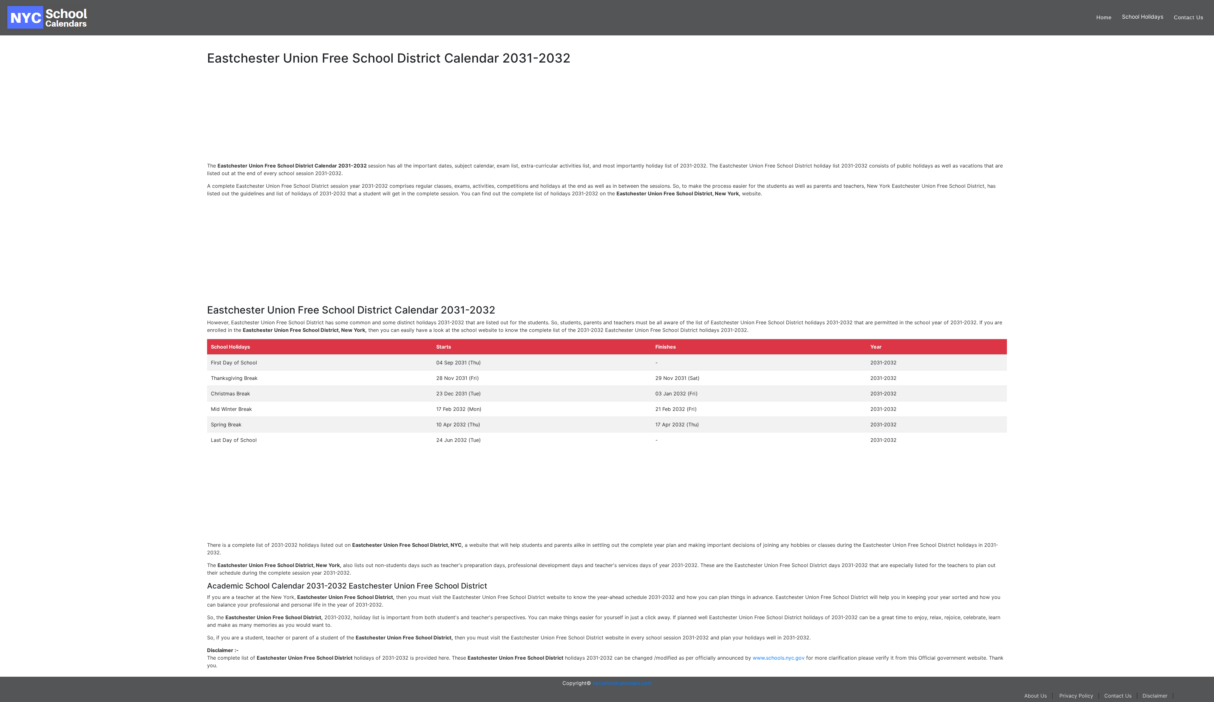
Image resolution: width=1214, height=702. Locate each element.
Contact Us (1189, 18)
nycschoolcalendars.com (622, 683)
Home (1104, 18)
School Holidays (1142, 16)
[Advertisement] (36, 201)
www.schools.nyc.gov (779, 658)
